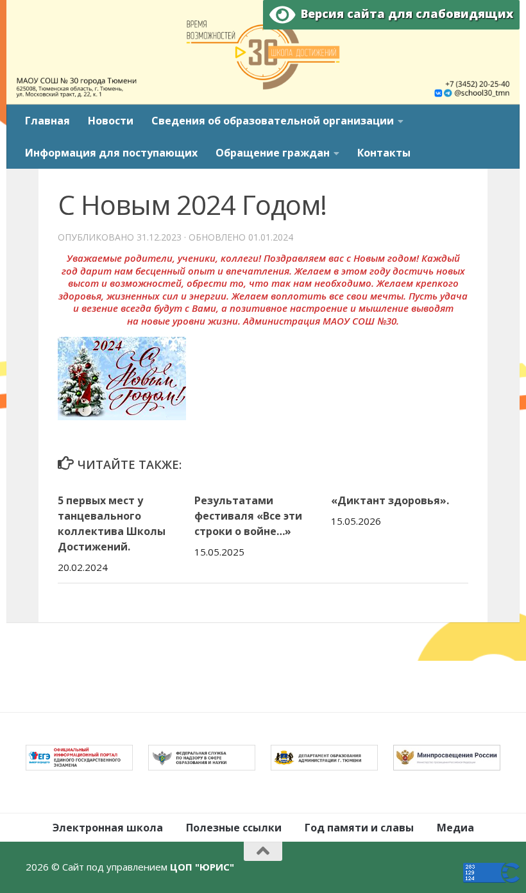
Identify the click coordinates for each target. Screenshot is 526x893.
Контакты (384, 153)
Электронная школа (108, 828)
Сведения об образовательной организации (272, 121)
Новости (110, 121)
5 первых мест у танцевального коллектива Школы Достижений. (111, 523)
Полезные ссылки (234, 828)
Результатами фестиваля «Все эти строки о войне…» (248, 515)
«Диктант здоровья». (390, 500)
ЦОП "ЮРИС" (202, 866)
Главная (47, 121)
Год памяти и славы (359, 828)
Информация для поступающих (111, 153)
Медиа (455, 828)
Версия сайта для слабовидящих (404, 13)
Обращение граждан (273, 153)
